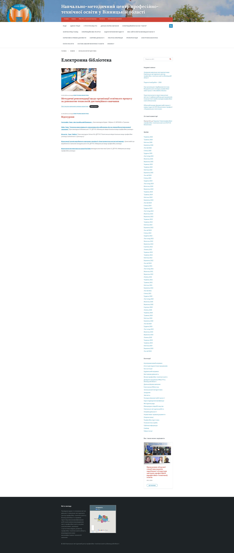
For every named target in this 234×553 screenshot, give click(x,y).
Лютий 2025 (148, 175)
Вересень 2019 (148, 335)
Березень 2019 (148, 348)
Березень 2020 (148, 321)
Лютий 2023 (148, 230)
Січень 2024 (147, 205)
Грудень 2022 (148, 236)
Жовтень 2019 (148, 332)
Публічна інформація (115, 38)
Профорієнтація (132, 38)
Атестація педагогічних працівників (155, 366)
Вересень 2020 (148, 304)
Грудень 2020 (148, 296)
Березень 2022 (148, 260)
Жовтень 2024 (148, 186)
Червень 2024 (148, 192)
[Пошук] (170, 59)
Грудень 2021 (148, 266)
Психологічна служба (150, 423)
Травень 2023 (148, 222)
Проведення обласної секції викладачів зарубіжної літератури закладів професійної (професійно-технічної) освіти (157, 472)
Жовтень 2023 (148, 214)
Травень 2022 (148, 255)
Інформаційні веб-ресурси (91, 32)
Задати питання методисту (114, 32)
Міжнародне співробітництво (153, 406)
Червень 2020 (148, 313)
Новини (74, 19)
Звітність (147, 395)
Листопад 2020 (148, 299)
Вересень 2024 (148, 189)
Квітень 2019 (148, 346)
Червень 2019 (148, 340)
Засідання (147, 392)
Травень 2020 (148, 315)
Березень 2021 (148, 288)
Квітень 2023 (148, 225)
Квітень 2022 (148, 258)
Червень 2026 (148, 137)
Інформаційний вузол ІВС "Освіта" (134, 26)
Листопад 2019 (148, 329)
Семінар (146, 428)
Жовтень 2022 (148, 241)
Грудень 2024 (148, 181)
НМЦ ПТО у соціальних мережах (87, 19)
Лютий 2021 (148, 291)
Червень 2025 (148, 164)
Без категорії (148, 369)
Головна (66, 19)
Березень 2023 (148, 227)
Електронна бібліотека (149, 38)
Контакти (102, 19)
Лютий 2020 (148, 324)
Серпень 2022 (148, 247)
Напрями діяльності (97, 38)
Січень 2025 (147, 178)
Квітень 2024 (148, 197)
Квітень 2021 (148, 285)
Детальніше (152, 485)
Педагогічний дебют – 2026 (152, 82)
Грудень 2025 (148, 153)
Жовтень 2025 (148, 159)
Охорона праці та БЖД (70, 32)
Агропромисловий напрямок (153, 363)
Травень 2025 (148, 167)
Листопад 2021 (148, 269)
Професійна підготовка (151, 420)
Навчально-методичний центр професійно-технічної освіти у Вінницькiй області (110, 9)
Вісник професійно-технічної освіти (155, 377)
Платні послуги (68, 44)
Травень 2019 (148, 343)
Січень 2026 (147, 150)
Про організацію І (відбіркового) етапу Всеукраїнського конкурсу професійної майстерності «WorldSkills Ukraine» (156, 88)
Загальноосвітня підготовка (87, 51)
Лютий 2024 (148, 203)
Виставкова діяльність (151, 374)
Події (65, 26)
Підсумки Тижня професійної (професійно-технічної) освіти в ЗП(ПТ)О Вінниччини (158, 123)
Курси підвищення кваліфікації (154, 401)
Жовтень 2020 (148, 302)
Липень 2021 (148, 277)
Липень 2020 (148, 310)
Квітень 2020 (148, 318)
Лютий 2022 (148, 263)
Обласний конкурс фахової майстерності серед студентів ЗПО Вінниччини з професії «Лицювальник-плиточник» (158, 107)
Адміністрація (75, 26)
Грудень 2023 (148, 208)
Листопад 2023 (148, 211)
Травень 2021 (148, 282)
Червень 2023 (148, 219)
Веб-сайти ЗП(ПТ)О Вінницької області (141, 32)
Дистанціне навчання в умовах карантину (74, 106)
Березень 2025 (148, 172)
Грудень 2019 (148, 326)
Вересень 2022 (148, 244)
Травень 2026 (148, 139)
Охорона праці (148, 417)
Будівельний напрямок (151, 371)
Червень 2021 (148, 280)
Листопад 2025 (148, 156)
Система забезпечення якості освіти (90, 44)
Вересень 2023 (148, 216)
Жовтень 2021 (148, 271)
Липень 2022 (148, 249)
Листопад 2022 (148, 238)
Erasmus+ (110, 44)
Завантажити (94, 106)
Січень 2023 (147, 233)
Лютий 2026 (148, 148)
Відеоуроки (67, 116)
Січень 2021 (147, 293)
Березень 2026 (148, 145)
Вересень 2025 (148, 161)
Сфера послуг (148, 431)
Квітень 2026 (148, 142)
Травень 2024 (148, 194)
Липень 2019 (148, 337)
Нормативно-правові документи (74, 38)
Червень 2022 (148, 252)
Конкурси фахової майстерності (154, 398)
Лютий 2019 (148, 351)
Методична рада (149, 403)
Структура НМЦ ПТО (90, 26)
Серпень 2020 (148, 307)
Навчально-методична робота (154, 409)
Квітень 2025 (148, 170)
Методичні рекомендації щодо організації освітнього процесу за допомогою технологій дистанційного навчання (96, 100)
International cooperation (115, 19)
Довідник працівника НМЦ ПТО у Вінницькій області (154, 380)
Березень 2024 (148, 200)
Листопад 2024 (148, 183)
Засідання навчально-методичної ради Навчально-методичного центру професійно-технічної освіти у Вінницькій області (157, 75)
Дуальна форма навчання (110, 26)
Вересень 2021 (148, 274)
